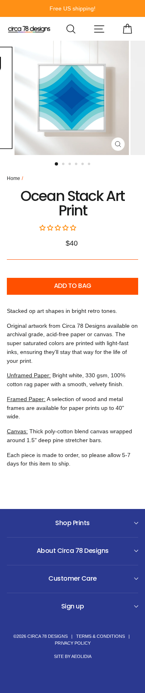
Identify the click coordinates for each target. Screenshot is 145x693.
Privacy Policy (73, 643)
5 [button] (83, 165)
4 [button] (77, 165)
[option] (72, 8)
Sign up (72, 606)
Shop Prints (72, 523)
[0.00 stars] (58, 228)
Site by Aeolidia (72, 656)
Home (13, 178)
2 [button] (64, 165)
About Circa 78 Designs (73, 550)
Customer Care (72, 578)
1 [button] (57, 164)
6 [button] (90, 165)
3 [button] (70, 165)
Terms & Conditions (100, 636)
